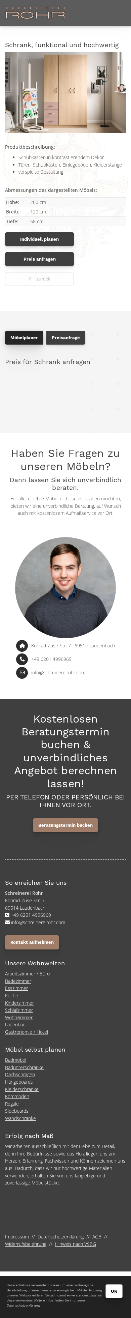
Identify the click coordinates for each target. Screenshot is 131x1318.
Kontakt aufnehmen (32, 942)
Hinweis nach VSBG (75, 1244)
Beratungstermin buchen (65, 825)
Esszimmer (16, 988)
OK (114, 1291)
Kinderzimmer (19, 1003)
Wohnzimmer (19, 1017)
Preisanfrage (66, 337)
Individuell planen (39, 239)
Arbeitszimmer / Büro (27, 973)
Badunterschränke (24, 1067)
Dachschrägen (20, 1074)
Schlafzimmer (19, 1010)
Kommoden (17, 1096)
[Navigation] (114, 13)
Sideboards (17, 1111)
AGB (96, 1236)
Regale (12, 1104)
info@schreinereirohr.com (58, 672)
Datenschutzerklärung (61, 1236)
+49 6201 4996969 (51, 659)
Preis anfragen (40, 259)
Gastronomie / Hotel (26, 1032)
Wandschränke (20, 1118)
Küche (11, 995)
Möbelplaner (24, 337)
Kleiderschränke (22, 1089)
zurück (42, 279)
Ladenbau (15, 1024)
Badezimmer (18, 981)
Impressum (17, 1236)
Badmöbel (15, 1060)
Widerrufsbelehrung (25, 1244)
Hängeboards (19, 1082)
